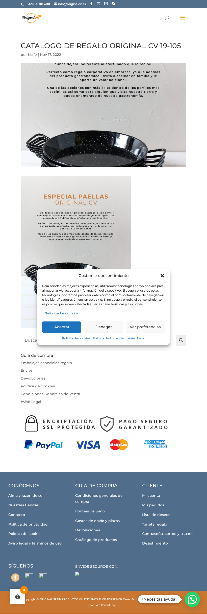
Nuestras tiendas (23, 505)
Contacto (16, 514)
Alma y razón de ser (26, 495)
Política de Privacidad (109, 338)
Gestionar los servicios (61, 313)
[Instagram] (29, 577)
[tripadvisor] (43, 577)
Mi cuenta (151, 495)
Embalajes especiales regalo (46, 363)
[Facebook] (15, 577)
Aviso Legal (136, 338)
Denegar (103, 326)
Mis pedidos (153, 505)
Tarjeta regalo (154, 524)
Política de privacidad (28, 524)
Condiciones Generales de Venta (50, 394)
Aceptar (61, 326)
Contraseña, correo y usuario (168, 533)
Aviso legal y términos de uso (35, 543)
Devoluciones (33, 378)
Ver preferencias (145, 326)
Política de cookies (76, 338)
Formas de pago (90, 511)
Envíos (27, 370)
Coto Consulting (104, 605)
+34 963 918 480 (38, 4)
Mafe (32, 54)
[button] (162, 275)
